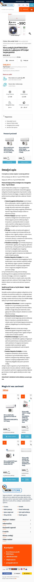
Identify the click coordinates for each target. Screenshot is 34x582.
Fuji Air (16, 41)
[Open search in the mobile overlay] (14, 9)
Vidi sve (5, 390)
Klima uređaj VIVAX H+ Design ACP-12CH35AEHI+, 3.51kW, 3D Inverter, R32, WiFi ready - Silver (26, 417)
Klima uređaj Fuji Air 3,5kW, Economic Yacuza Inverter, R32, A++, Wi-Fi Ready (9, 150)
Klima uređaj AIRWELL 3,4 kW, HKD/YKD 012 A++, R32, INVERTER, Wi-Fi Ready (26, 461)
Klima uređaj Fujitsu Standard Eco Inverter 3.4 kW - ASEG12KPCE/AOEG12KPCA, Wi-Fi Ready (11, 418)
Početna (5, 41)
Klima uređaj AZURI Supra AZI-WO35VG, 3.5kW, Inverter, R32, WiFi (10, 462)
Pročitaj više (9, 162)
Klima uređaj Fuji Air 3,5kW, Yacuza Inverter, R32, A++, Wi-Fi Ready (24, 150)
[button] (17, 116)
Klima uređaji (11, 41)
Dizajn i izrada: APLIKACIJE (9, 578)
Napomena (8, 117)
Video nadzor (7, 539)
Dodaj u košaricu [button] (25, 162)
